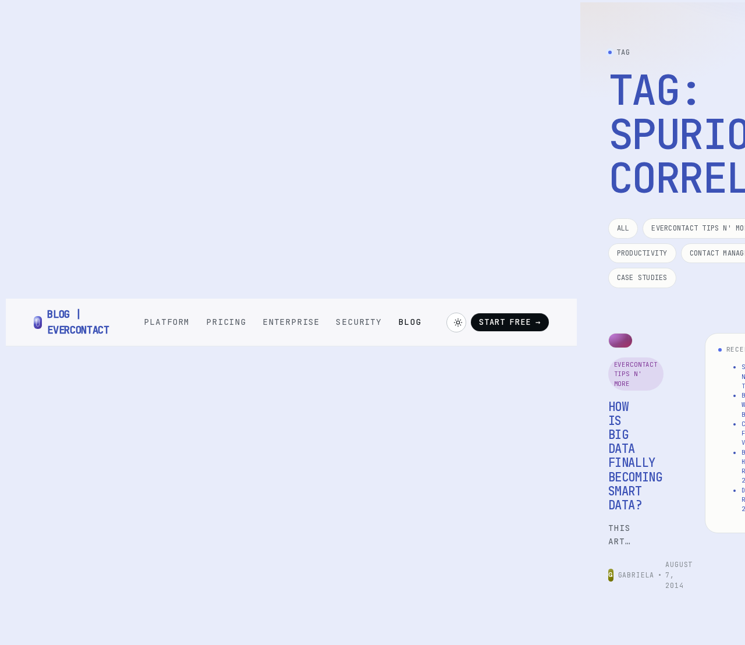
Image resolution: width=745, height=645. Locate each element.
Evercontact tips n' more (636, 374)
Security (359, 321)
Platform (167, 321)
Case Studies (642, 277)
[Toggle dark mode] (456, 322)
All (623, 228)
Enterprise (291, 321)
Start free (509, 322)
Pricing (226, 321)
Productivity (642, 253)
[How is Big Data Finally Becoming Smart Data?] (620, 340)
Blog (409, 321)
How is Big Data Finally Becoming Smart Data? (635, 456)
